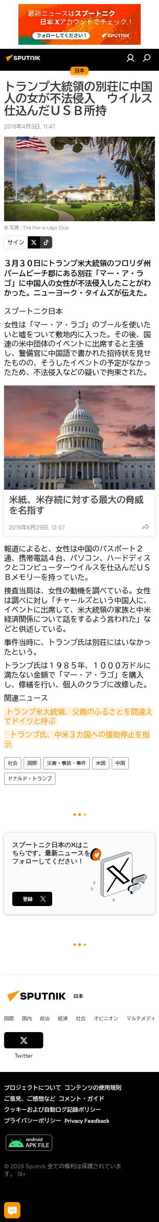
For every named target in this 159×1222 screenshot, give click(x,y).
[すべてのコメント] (12, 1210)
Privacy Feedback (86, 1120)
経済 (63, 1018)
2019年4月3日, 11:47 (29, 126)
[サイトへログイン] (130, 58)
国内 (27, 1018)
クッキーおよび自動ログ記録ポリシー (52, 1109)
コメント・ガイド (81, 1098)
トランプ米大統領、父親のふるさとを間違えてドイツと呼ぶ (78, 716)
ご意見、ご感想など (29, 1098)
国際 (32, 763)
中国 (120, 763)
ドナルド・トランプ (30, 778)
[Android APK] (29, 1144)
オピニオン (106, 1018)
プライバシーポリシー (32, 1120)
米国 (101, 763)
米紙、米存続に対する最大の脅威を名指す (76, 505)
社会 (13, 763)
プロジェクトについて (32, 1087)
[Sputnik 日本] (24, 61)
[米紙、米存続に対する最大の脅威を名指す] (79, 438)
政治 (45, 1018)
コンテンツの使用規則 (92, 1087)
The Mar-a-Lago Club (46, 227)
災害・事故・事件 (66, 763)
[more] (145, 526)
